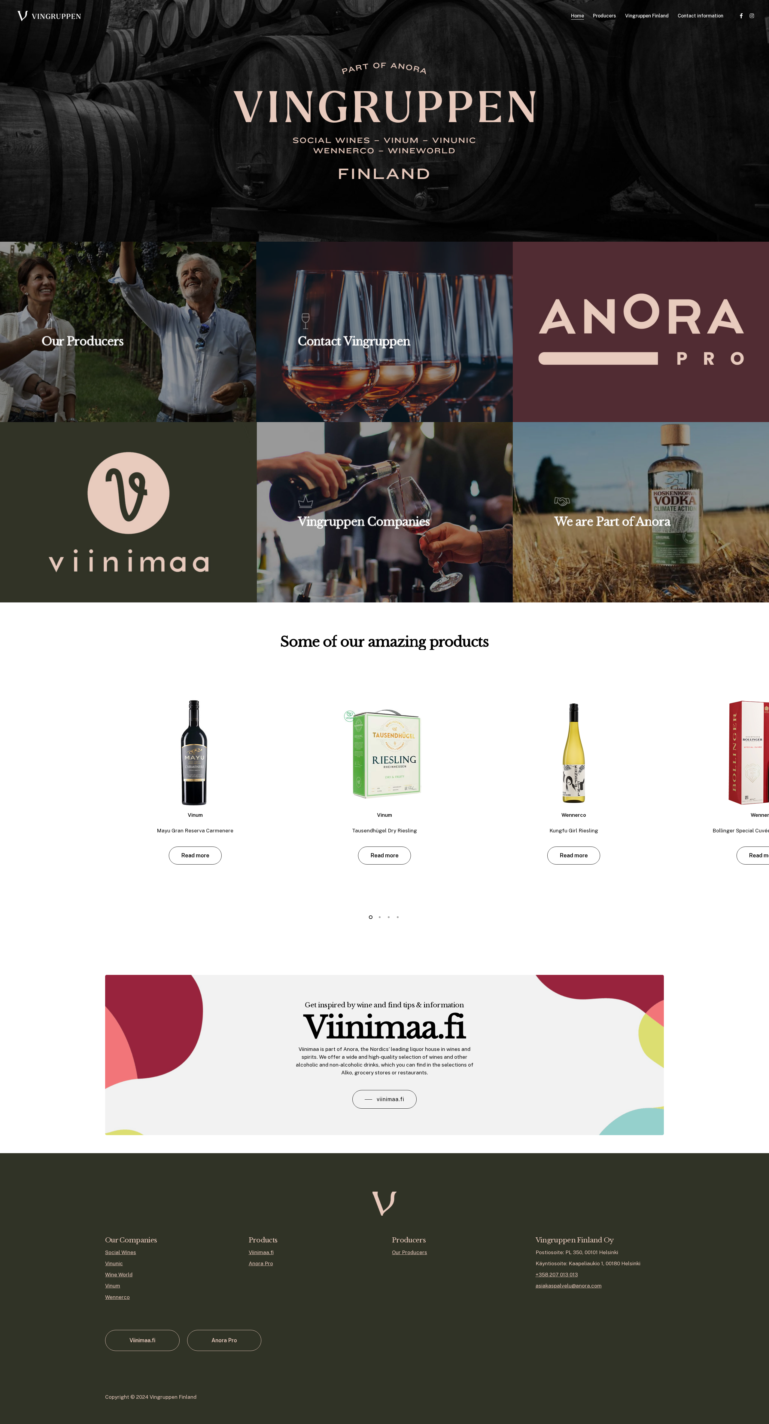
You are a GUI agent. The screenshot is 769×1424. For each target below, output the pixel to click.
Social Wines (120, 1252)
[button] (195, 855)
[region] (384, 785)
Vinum (112, 1286)
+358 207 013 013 (557, 1275)
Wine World (118, 1275)
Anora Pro (261, 1263)
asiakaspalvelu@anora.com (569, 1286)
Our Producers (409, 1252)
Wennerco (117, 1297)
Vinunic (114, 1263)
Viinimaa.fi (261, 1252)
